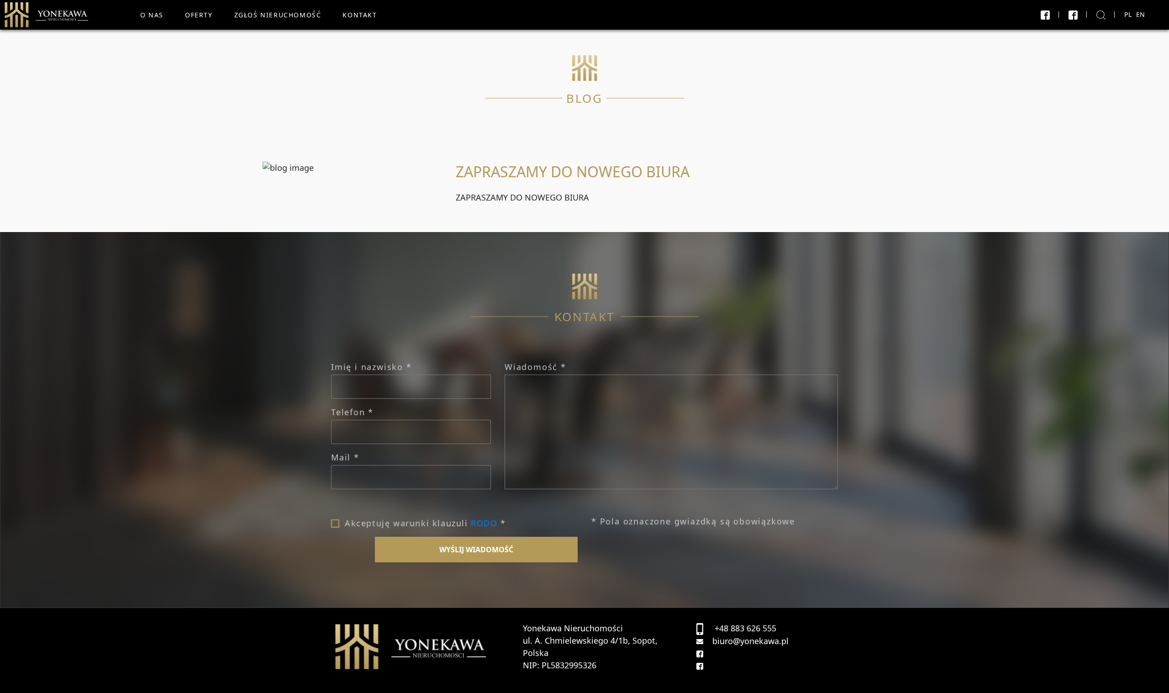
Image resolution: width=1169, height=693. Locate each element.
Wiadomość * (535, 366)
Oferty (199, 15)
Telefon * (352, 412)
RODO (484, 523)
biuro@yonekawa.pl (750, 640)
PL (1128, 14)
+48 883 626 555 (745, 628)
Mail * (345, 457)
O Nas (151, 15)
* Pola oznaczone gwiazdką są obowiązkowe (693, 521)
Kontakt (359, 15)
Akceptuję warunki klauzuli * (425, 523)
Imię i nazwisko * (371, 366)
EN (1140, 14)
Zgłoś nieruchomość (277, 15)
